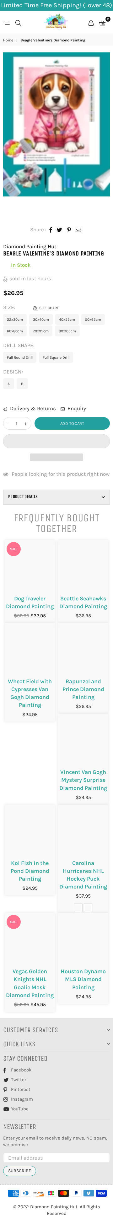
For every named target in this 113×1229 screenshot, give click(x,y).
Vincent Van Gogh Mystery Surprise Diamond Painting (83, 780)
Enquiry (76, 408)
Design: (13, 371)
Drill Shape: (19, 345)
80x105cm (67, 331)
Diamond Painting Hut (29, 246)
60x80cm (15, 331)
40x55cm (67, 319)
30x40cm (41, 319)
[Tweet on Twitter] (59, 229)
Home (8, 40)
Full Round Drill (20, 357)
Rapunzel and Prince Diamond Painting (83, 689)
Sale (14, 549)
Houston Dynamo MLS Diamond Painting (83, 979)
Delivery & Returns (32, 408)
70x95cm (41, 331)
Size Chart (48, 308)
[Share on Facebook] (50, 229)
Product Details (23, 496)
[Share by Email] (78, 229)
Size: (31, 307)
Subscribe (19, 1170)
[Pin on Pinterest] (69, 229)
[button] (56, 441)
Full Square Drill (56, 357)
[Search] (18, 22)
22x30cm (15, 319)
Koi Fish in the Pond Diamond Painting (30, 871)
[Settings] (91, 22)
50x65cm (93, 319)
